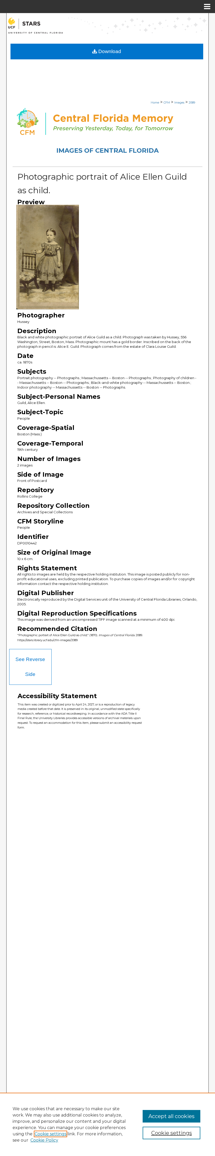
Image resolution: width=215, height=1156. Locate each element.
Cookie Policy (44, 1140)
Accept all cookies (171, 1116)
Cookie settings (50, 1133)
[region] (107, 1124)
